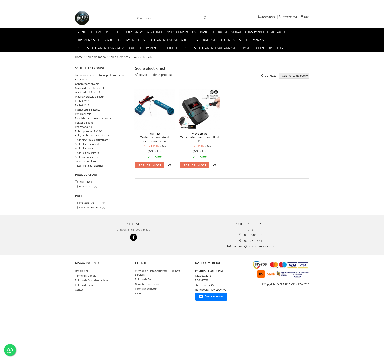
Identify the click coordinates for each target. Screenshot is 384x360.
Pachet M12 (82, 101)
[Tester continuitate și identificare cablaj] (154, 109)
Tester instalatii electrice (89, 165)
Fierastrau (81, 79)
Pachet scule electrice (87, 109)
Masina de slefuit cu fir (88, 92)
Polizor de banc (84, 122)
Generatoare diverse (87, 84)
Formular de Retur (146, 288)
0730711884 (252, 241)
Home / (80, 57)
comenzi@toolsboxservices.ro (253, 246)
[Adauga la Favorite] (169, 165)
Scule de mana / (97, 57)
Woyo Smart (86, 186)
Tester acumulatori (86, 161)
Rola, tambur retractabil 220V (92, 135)
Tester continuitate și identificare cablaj (154, 139)
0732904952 (252, 235)
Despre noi (81, 271)
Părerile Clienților (257, 48)
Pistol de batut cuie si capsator (93, 118)
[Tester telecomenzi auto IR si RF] (199, 109)
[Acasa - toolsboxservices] (95, 18)
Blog (279, 48)
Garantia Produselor (147, 284)
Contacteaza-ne (214, 296)
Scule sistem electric (87, 157)
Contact (79, 289)
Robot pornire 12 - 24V (88, 131)
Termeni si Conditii (86, 275)
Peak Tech (85, 181)
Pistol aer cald (83, 114)
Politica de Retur (144, 279)
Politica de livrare (85, 285)
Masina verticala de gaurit (90, 96)
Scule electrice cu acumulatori (92, 140)
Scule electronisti (85, 148)
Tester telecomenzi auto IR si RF (199, 139)
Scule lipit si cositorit (87, 153)
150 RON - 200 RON (90, 203)
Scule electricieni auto (88, 144)
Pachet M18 (82, 105)
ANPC (138, 293)
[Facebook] (133, 237)
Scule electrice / (120, 57)
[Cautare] (205, 18)
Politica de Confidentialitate (91, 280)
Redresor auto (83, 127)
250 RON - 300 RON (90, 207)
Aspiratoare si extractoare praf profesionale (100, 75)
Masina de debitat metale (90, 88)
